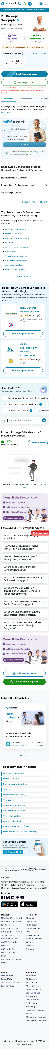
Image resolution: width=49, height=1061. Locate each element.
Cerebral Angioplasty (14, 265)
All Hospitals (31, 979)
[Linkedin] (13, 897)
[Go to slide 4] (26, 755)
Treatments (26, 98)
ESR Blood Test (7, 925)
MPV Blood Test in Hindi (11, 918)
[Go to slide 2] (22, 755)
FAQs (28, 932)
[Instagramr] (17, 897)
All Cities (30, 1013)
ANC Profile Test (8, 949)
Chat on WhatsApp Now (26, 681)
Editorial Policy (7, 986)
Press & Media (32, 935)
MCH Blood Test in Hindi (11, 921)
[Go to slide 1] (21, 755)
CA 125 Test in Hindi (9, 942)
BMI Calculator (32, 999)
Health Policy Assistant (36, 1020)
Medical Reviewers (34, 938)
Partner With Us (33, 928)
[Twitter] (8, 897)
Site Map (30, 949)
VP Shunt (9, 243)
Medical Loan (32, 996)
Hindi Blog (30, 1006)
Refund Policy (7, 979)
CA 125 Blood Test (9, 938)
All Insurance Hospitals (36, 1017)
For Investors (32, 925)
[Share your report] (4, 420)
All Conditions (32, 982)
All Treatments (32, 986)
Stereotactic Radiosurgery (16, 247)
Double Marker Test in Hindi (11, 961)
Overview (8, 98)
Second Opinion (33, 993)
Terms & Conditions (10, 982)
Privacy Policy (7, 975)
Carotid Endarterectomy (16, 260)
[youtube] (22, 897)
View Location (39, 53)
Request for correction (33, 201)
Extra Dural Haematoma (15, 229)
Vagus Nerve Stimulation (16, 256)
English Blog (31, 1003)
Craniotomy (10, 251)
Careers (29, 945)
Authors (29, 942)
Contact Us (31, 921)
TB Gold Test (7, 935)
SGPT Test (5, 945)
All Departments (33, 989)
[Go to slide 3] (24, 755)
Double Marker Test (10, 928)
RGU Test (5, 956)
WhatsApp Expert (26, 82)
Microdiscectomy (13, 234)
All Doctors (31, 975)
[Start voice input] (44, 420)
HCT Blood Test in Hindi (11, 932)
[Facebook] (3, 897)
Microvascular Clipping (15, 269)
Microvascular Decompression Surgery (20, 832)
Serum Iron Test (8, 952)
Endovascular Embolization (17, 238)
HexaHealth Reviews (35, 1010)
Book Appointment (24, 333)
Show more (22, 276)
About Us (30, 918)
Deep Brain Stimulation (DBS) (16, 826)
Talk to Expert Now (26, 673)
